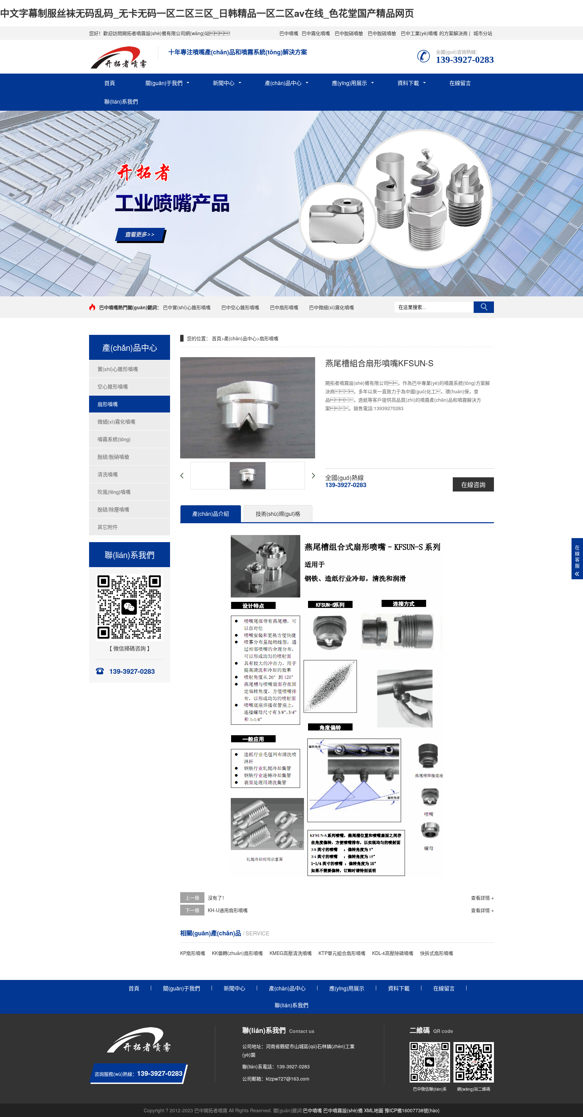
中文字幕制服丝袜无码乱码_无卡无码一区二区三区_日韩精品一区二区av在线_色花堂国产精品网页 (207, 13)
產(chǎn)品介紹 (210, 513)
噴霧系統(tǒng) (114, 439)
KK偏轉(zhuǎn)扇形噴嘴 (237, 953)
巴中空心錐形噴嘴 (240, 307)
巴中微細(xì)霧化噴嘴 (331, 307)
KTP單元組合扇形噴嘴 (341, 953)
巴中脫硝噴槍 (349, 33)
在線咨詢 (473, 484)
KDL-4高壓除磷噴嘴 (392, 953)
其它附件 (108, 526)
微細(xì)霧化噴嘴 (116, 421)
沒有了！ (217, 897)
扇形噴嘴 (108, 403)
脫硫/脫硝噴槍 (113, 456)
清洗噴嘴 (108, 474)
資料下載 (408, 83)
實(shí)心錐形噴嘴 (118, 368)
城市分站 (482, 33)
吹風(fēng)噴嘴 (114, 491)
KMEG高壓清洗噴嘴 (291, 953)
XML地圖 (373, 1110)
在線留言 (460, 83)
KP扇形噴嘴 (192, 953)
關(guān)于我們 (164, 83)
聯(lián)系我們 (121, 101)
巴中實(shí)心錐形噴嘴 (187, 307)
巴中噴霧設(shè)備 (343, 1110)
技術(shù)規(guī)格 (278, 513)
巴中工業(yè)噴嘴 (419, 33)
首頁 (109, 83)
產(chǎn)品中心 (283, 83)
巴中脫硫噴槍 (382, 33)
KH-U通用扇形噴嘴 (228, 910)
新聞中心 (223, 83)
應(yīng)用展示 (349, 83)
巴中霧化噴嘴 (316, 33)
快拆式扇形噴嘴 (436, 953)
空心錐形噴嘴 (113, 386)
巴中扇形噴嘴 (284, 307)
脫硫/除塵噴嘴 (113, 509)
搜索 (484, 307)
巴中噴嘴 (288, 33)
